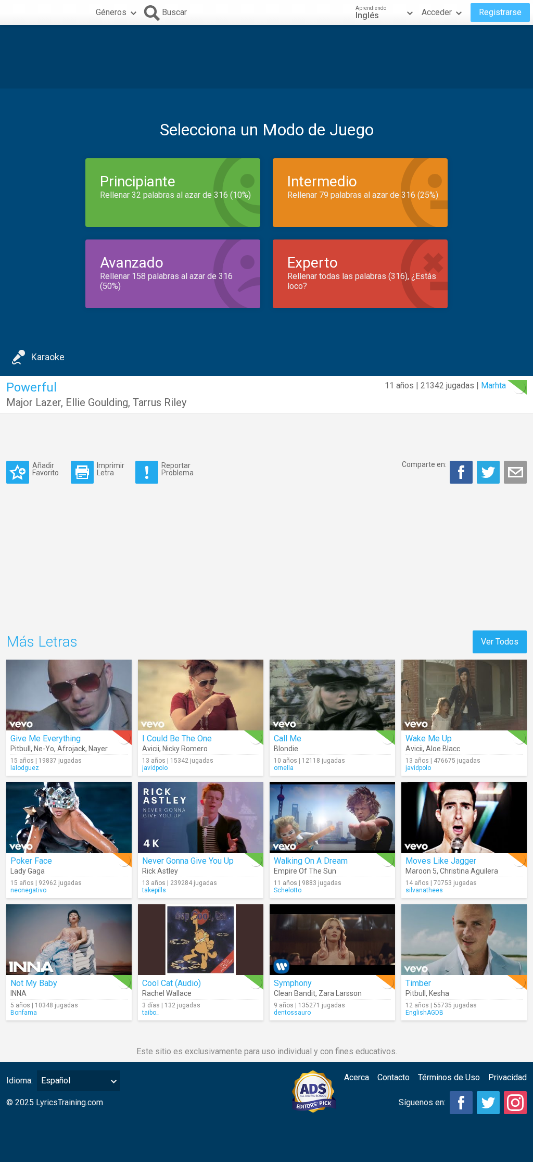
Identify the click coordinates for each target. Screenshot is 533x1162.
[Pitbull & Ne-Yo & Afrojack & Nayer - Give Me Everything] (69, 695)
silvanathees (424, 890)
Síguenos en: (422, 1102)
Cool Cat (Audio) (171, 983)
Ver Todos (499, 642)
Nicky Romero (185, 748)
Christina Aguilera (469, 871)
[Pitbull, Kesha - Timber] (464, 939)
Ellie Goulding (97, 402)
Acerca (356, 1077)
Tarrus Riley (159, 402)
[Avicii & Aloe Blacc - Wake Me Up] (464, 695)
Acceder (437, 12)
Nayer (98, 748)
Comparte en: (424, 464)
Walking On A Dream (311, 861)
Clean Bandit (294, 993)
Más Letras (42, 641)
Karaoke (48, 356)
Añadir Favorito (45, 468)
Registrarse (500, 12)
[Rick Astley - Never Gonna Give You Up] (200, 817)
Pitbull (20, 748)
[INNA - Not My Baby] (69, 939)
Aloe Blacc (443, 748)
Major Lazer (33, 402)
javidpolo (155, 768)
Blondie (286, 748)
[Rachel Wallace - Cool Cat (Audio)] (200, 939)
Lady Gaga (27, 871)
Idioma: (19, 1080)
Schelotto (287, 890)
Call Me (287, 738)
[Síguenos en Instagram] (515, 1102)
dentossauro (292, 1012)
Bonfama (23, 1012)
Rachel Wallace (167, 993)
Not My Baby (33, 983)
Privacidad (507, 1077)
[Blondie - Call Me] (332, 695)
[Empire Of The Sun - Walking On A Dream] (332, 817)
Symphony (293, 983)
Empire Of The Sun (305, 871)
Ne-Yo (44, 748)
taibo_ (150, 1012)
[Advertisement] (266, 56)
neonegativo (28, 890)
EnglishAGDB (424, 1012)
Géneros (111, 12)
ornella (284, 768)
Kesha (439, 993)
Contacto (393, 1077)
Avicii (150, 748)
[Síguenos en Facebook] (461, 1102)
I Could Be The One (177, 738)
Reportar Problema (177, 468)
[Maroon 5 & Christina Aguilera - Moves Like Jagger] (464, 817)
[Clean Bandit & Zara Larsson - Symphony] (332, 939)
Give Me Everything (45, 738)
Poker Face (31, 861)
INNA (18, 993)
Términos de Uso (449, 1077)
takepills (154, 890)
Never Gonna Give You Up (188, 861)
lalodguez (24, 768)
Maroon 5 (421, 871)
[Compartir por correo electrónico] (515, 472)
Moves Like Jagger (440, 861)
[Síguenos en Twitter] (488, 1102)
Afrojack (71, 748)
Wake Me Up (428, 738)
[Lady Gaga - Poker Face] (69, 817)
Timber (418, 983)
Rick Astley (160, 871)
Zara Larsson (340, 993)
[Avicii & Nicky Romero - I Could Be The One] (200, 695)
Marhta (493, 385)
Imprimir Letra (110, 468)
